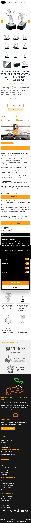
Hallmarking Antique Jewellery (9, 468)
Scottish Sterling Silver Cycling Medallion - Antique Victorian (8, 328)
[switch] (27, 263)
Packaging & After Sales (7, 483)
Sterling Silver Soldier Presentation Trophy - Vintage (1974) (22, 306)
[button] (9, 2)
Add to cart (15, 105)
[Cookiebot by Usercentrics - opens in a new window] (23, 234)
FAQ (2, 490)
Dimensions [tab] (15, 223)
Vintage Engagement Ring (8, 496)
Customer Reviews (6, 481)
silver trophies (7, 181)
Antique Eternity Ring (7, 498)
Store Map (4, 474)
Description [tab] (15, 148)
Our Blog (3, 465)
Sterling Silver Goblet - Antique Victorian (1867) (23, 328)
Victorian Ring (5, 500)
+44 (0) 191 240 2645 (7, 452)
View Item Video (8, 143)
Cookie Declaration (14, 516)
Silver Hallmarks (5, 472)
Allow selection (15, 287)
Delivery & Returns (6, 487)
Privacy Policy (4, 516)
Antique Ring (4, 503)
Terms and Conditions (24, 516)
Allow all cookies (15, 282)
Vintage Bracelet (5, 505)
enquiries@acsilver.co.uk (9, 454)
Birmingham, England (11, 193)
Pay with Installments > (15, 110)
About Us (3, 461)
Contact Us (4, 463)
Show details (23, 278)
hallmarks (5, 209)
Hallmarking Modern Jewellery (9, 470)
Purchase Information (7, 485)
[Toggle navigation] (28, 2)
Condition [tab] (15, 197)
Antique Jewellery (5, 507)
